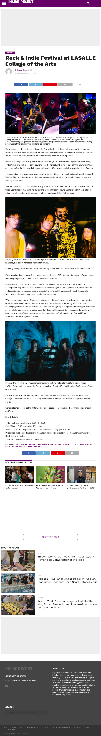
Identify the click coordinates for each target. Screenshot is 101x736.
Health (54, 728)
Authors (87, 728)
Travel (22, 728)
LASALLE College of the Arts (42, 444)
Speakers (77, 728)
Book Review (64, 728)
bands (24, 444)
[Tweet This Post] (36, 84)
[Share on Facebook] (21, 84)
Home (6, 728)
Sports (45, 728)
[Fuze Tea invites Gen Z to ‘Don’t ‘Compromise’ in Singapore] (50, 482)
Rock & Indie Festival (22, 446)
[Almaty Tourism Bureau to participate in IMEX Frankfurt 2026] (81, 482)
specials (37, 446)
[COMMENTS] (79, 84)
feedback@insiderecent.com (23, 680)
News (14, 728)
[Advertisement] (50, 27)
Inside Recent (23, 70)
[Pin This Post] (50, 84)
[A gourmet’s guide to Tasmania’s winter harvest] (19, 482)
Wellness (11, 730)
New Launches (33, 728)
